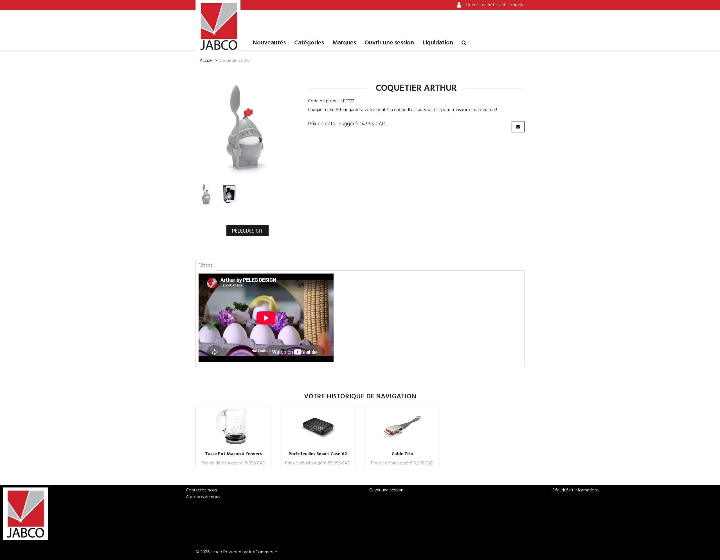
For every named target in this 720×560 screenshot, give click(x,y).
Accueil (206, 60)
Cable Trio (402, 454)
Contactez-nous (201, 490)
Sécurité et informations (575, 490)
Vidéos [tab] (205, 265)
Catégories (309, 43)
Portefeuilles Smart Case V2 (318, 454)
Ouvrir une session (389, 43)
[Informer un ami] (518, 126)
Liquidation (437, 43)
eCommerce (265, 552)
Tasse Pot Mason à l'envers (233, 454)
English (516, 5)
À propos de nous (203, 497)
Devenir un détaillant (485, 5)
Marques (344, 43)
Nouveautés (269, 43)
